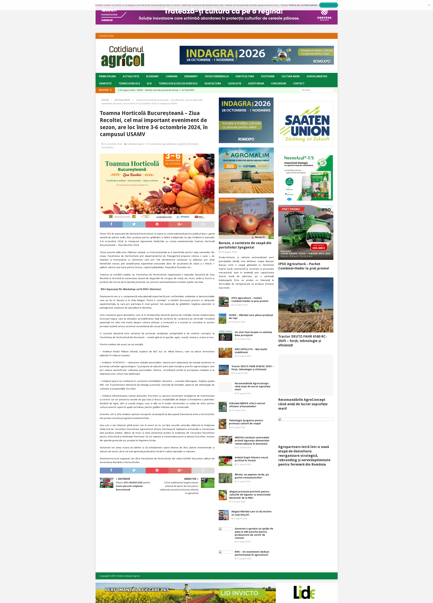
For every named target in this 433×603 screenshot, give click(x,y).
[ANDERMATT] (305, 199)
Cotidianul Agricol (135, 144)
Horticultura (245, 76)
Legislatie (234, 83)
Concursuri (278, 83)
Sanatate (105, 83)
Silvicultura (212, 83)
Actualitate (131, 76)
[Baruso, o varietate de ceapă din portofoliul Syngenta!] (246, 218)
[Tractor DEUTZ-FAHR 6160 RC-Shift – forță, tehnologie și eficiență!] (224, 370)
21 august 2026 (243, 481)
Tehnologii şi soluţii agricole (178, 83)
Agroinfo (182, 144)
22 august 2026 (244, 447)
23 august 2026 (244, 393)
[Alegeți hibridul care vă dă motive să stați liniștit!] (224, 515)
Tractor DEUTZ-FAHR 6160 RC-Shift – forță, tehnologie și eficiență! (302, 340)
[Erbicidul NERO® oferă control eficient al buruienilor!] (223, 407)
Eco (149, 83)
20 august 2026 (244, 558)
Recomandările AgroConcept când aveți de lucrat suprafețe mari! (252, 386)
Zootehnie (268, 76)
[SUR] (305, 145)
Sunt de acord (328, 5)
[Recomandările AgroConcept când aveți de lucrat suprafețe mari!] (225, 387)
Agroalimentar (317, 76)
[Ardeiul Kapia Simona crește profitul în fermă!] (225, 461)
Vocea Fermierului (217, 76)
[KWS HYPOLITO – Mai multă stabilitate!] (225, 353)
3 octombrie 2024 (113, 144)
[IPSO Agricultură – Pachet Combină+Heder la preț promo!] (224, 302)
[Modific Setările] (428, 5)
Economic (152, 76)
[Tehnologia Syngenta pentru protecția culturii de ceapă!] (222, 424)
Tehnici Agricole (129, 83)
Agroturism (256, 83)
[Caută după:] (316, 90)
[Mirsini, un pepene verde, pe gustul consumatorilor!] (225, 478)
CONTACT (299, 83)
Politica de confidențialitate (303, 5)
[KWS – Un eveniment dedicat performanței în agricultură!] (225, 555)
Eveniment (191, 76)
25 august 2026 (229, 252)
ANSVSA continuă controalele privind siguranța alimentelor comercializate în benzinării (252, 440)
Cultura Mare (290, 76)
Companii (171, 76)
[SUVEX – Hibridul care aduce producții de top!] (222, 319)
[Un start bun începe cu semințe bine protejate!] (225, 336)
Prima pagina (107, 76)
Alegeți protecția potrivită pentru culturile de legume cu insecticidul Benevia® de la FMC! (249, 494)
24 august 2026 (244, 338)
